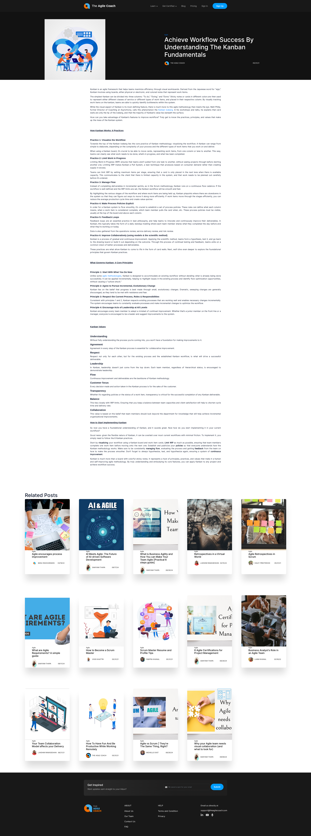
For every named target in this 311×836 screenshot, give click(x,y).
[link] (202, 815)
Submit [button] (217, 787)
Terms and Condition (168, 811)
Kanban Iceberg (165, 110)
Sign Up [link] (220, 6)
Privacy (161, 816)
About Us (128, 811)
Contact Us (129, 821)
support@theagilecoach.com (214, 810)
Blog (183, 6)
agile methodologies (111, 276)
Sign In (205, 6)
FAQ (126, 826)
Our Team (129, 816)
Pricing (193, 6)
